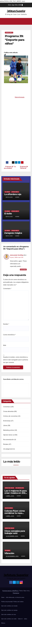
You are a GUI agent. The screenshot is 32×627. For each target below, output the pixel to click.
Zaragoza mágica (13, 233)
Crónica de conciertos (10, 416)
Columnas (7, 191)
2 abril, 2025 (10, 496)
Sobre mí (20, 618)
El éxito (8, 213)
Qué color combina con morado (9, 606)
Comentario (7, 288)
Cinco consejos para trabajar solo (14, 532)
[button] (15, 21)
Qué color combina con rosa (8, 614)
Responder (23, 269)
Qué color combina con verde (8, 618)
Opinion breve (9, 32)
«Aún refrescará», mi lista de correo (15, 597)
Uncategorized (8, 449)
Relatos (5, 444)
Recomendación (8, 439)
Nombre (6, 324)
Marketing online (8, 430)
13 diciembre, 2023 (12, 536)
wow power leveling (16, 255)
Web (4, 345)
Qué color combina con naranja (9, 610)
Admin (17, 197)
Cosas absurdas (8, 411)
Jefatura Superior (16, 11)
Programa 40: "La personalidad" (10, 167)
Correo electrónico (9, 334)
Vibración (9, 553)
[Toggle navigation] (29, 21)
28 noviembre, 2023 (12, 556)
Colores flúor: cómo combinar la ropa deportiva (14, 513)
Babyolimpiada (19, 97)
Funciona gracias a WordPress (10, 590)
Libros (5, 425)
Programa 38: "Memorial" (24, 167)
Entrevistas (6, 421)
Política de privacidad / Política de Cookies (12, 601)
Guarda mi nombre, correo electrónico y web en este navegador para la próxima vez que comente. (15, 359)
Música (3, 623)
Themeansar (16, 593)
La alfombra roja (12, 194)
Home (2, 597)
